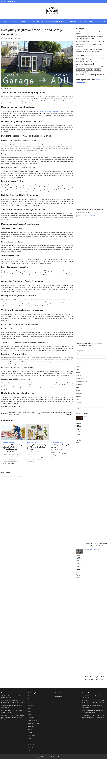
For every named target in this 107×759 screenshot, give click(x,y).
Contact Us (93, 21)
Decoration (13, 21)
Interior (36, 21)
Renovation (91, 74)
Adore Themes (68, 757)
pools (98, 72)
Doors (96, 61)
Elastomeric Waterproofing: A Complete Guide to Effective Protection (12, 447)
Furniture (24, 21)
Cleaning (89, 59)
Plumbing (90, 72)
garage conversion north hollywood (48, 111)
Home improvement (56, 21)
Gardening (89, 64)
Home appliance (81, 67)
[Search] (104, 21)
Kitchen (98, 69)
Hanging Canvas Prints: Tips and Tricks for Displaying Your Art (37, 447)
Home (5, 21)
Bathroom (80, 59)
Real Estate (73, 21)
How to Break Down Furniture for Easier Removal (89, 343)
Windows (100, 74)
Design (44, 21)
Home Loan (80, 69)
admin (20, 38)
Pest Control (80, 72)
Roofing (83, 21)
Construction (99, 59)
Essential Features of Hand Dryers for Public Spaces (90, 41)
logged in (12, 476)
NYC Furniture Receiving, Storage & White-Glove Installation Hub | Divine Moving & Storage (13, 717)
